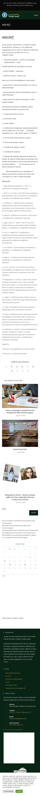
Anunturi (8, 676)
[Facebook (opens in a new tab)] (19, 7)
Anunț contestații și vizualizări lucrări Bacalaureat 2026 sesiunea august (20, 411)
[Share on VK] (33, 367)
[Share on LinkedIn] (22, 367)
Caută (4, 509)
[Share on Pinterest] (17, 367)
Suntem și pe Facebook (14, 730)
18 (9, 564)
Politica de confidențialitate (13, 679)
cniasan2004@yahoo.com (18, 719)
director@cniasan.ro (16, 725)
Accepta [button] (19, 791)
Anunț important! (20, 449)
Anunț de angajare (7, 528)
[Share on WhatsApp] (28, 371)
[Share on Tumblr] (17, 371)
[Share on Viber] (28, 367)
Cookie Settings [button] (8, 791)
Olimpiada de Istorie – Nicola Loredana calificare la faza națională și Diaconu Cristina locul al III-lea (20, 497)
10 (4, 561)
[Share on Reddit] (12, 371)
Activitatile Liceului (11, 685)
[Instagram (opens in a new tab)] (21, 7)
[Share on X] (6, 367)
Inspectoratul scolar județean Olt (15, 688)
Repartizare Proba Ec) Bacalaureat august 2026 (16, 525)
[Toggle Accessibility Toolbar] (4, 14)
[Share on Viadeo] (23, 371)
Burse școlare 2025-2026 (12, 673)
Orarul (7, 682)
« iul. (3, 576)
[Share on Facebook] (12, 367)
